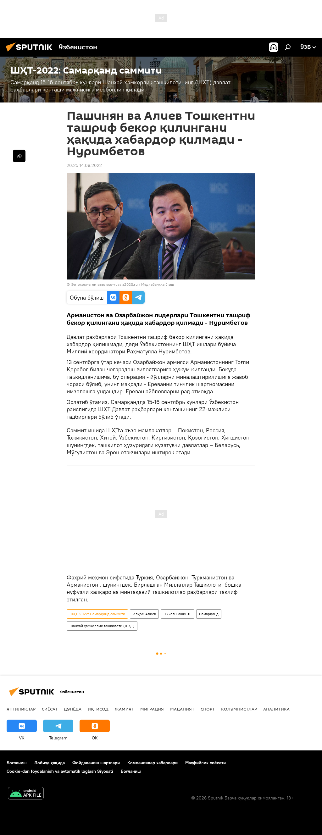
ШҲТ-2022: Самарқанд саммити (97, 613)
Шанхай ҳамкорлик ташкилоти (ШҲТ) (102, 625)
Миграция (152, 709)
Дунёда (72, 709)
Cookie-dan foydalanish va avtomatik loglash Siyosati (60, 771)
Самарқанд (209, 613)
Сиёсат (50, 709)
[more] (19, 156)
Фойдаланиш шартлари (96, 763)
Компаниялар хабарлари (152, 763)
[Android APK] (25, 794)
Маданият (182, 709)
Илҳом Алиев (144, 613)
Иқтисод (98, 709)
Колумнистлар (239, 709)
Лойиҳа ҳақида (49, 763)
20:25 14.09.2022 (84, 165)
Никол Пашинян (178, 613)
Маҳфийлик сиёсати (205, 763)
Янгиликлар (21, 709)
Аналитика (276, 709)
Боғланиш (17, 763)
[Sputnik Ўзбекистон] (30, 52)
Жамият (124, 709)
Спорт (208, 709)
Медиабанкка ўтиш (157, 284)
